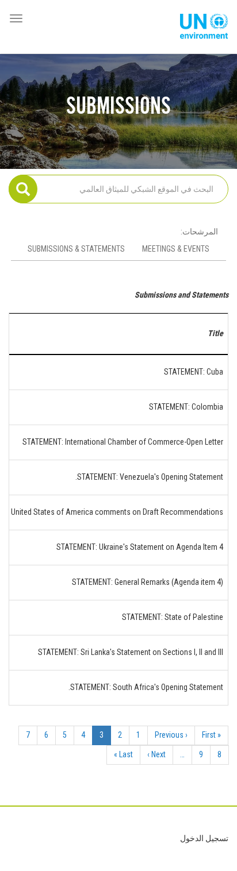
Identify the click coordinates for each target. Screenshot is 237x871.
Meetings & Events (175, 248)
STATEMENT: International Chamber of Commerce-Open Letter (122, 441)
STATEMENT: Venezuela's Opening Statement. (149, 476)
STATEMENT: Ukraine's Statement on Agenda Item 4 (139, 547)
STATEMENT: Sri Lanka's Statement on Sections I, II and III (130, 652)
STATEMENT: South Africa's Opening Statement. (145, 687)
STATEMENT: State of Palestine (172, 617)
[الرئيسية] (203, 27)
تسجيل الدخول (204, 838)
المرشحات (200, 231)
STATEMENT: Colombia (186, 406)
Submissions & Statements (76, 248)
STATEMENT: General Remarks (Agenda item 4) (147, 582)
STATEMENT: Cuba (193, 371)
